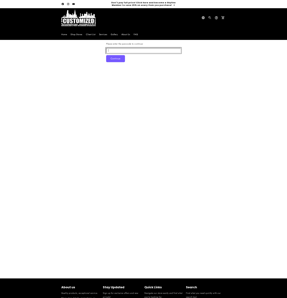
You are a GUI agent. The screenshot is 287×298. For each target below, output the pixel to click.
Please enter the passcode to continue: (124, 43)
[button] (210, 17)
